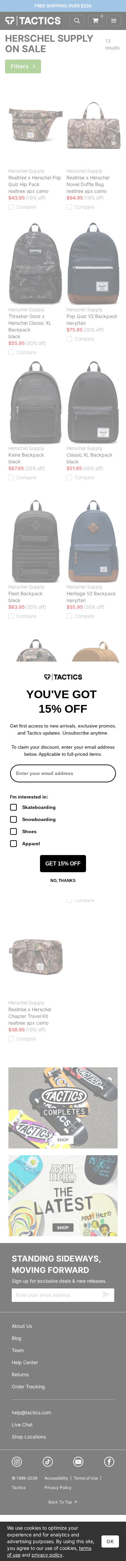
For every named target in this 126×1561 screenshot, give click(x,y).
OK (110, 1541)
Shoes (29, 831)
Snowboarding (39, 819)
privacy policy (47, 1555)
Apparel (31, 843)
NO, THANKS (63, 880)
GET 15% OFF (63, 863)
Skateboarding (39, 807)
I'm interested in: (29, 797)
